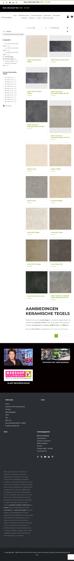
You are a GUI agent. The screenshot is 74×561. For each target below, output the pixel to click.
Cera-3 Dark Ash (57, 264)
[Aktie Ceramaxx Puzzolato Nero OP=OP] (37, 111)
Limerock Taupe (57, 232)
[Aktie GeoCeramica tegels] (37, 46)
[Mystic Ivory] (37, 155)
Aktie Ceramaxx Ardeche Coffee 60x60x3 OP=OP (60, 296)
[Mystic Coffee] (60, 155)
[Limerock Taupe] (60, 219)
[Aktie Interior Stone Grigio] (37, 78)
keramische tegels (20, 510)
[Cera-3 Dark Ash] (60, 250)
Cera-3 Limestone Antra (36, 296)
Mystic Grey (31, 200)
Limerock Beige (56, 200)
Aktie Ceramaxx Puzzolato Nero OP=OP (35, 125)
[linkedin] (13, 2)
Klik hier (44, 451)
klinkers (6, 507)
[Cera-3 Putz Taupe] (37, 250)
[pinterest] (16, 2)
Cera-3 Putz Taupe (34, 264)
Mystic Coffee (56, 169)
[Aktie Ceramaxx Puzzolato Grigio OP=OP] (60, 78)
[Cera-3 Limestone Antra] (37, 282)
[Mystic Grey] (37, 187)
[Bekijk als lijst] (67, 31)
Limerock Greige (33, 232)
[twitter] (6, 2)
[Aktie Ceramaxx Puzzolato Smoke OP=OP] (60, 116)
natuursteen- (8, 510)
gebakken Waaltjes (16, 505)
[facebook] (3, 2)
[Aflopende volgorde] (46, 28)
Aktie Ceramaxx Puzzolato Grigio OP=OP (60, 92)
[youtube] (10, 2)
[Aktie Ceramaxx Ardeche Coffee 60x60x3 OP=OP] (60, 282)
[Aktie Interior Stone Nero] (60, 46)
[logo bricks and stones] (6, 17)
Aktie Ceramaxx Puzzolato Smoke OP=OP (60, 136)
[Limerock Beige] (60, 187)
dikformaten (26, 505)
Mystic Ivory (31, 169)
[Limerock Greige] (37, 219)
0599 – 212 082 (45, 2)
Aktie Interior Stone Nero (60, 60)
